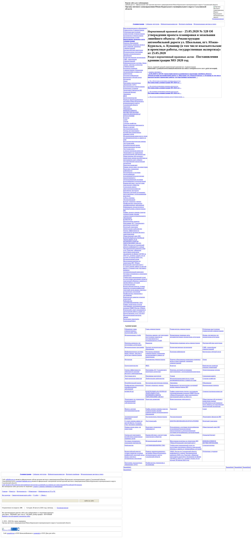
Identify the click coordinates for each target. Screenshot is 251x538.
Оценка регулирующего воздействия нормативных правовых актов (132, 132)
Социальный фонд (129, 321)
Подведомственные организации (134, 57)
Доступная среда (128, 149)
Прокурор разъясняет (130, 165)
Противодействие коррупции (133, 50)
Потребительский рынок (131, 145)
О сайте (35, 495)
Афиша (125, 317)
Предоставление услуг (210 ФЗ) (134, 313)
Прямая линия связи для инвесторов (135, 167)
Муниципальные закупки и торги (205, 24)
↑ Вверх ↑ (43, 495)
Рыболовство (127, 301)
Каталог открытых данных (132, 201)
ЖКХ (125, 96)
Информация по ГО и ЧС (46, 491)
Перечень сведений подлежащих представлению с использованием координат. (134, 194)
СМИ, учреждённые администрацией (209, 348)
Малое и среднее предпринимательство (130, 128)
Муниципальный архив (131, 259)
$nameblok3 (238, 467)
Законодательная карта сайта (21, 495)
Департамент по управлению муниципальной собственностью (134, 153)
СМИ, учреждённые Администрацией (130, 60)
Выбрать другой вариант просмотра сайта (16, 516)
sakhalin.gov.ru (10, 479)
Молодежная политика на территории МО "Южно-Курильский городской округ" (133, 262)
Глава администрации (153, 329)
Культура (126, 118)
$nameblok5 (127, 470)
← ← (164, 81)
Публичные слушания (130, 88)
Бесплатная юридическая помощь (134, 141)
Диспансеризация (129, 200)
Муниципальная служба (131, 37)
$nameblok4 (247, 467)
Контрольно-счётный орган (132, 77)
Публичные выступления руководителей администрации (213, 330)
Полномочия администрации (155, 359)
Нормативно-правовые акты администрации (185, 343)
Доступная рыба (128, 143)
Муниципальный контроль (132, 315)
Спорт (125, 119)
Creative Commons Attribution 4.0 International (47, 486)
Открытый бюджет (129, 92)
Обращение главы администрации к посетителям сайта (131, 330)
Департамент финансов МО (132, 90)
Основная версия (218, 19)
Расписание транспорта (131, 319)
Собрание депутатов (152, 24)
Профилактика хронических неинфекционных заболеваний (133, 204)
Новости (12, 491)
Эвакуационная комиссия (131, 189)
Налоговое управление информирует (131, 169)
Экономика (127, 94)
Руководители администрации (180, 329)
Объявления (32, 491)
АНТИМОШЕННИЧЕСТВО (133, 302)
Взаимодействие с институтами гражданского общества (134, 184)
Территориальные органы (132, 147)
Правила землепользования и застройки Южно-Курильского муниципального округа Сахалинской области (133, 102)
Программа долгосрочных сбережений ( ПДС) (132, 84)
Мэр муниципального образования (135, 28)
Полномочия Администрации (133, 35)
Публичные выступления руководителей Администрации (134, 33)
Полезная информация (130, 75)
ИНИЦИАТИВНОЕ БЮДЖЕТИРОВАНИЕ (131, 111)
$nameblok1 (127, 467)
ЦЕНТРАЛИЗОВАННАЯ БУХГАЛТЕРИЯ (131, 115)
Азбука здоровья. (129, 198)
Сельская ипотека (129, 284)
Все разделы (6, 495)
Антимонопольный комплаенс (133, 272)
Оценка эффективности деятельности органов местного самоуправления (134, 232)
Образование (127, 108)
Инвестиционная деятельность (133, 125)
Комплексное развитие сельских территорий (210, 366)
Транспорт (126, 107)
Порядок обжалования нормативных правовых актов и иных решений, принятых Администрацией (134, 45)
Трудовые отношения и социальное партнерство (133, 442)
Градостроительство (130, 98)
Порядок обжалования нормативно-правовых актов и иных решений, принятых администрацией (185, 361)
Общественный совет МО (132, 236)
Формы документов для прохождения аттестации (211, 336)
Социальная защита (129, 187)
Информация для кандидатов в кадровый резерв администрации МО (134, 208)
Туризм (125, 121)
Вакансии (149, 343)
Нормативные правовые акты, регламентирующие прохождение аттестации (185, 336)
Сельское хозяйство (129, 123)
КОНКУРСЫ (127, 219)
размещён (37, 533)
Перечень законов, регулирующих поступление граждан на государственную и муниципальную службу (157, 337)
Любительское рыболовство (132, 229)
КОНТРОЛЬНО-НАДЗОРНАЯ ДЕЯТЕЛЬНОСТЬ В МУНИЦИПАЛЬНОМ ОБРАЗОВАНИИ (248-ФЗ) (133, 240)
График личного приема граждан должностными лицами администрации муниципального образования (134, 215)
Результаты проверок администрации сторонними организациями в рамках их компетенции (155, 354)
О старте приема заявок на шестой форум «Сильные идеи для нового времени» (134, 268)
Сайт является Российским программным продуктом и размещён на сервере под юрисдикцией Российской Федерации (42, 485)
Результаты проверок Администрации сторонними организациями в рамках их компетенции (133, 71)
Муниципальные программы (133, 52)
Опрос (125, 81)
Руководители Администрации (133, 30)
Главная (4, 491)
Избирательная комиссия (169, 24)
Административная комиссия (133, 151)
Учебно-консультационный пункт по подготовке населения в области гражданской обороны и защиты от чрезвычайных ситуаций (135, 280)
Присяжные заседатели (131, 190)
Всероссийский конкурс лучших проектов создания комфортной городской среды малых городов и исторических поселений (134, 289)
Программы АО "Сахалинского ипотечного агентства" (133, 224)
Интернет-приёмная (185, 24)
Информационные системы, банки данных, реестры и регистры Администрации (134, 64)
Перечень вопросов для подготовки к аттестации (133, 344)
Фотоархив (127, 79)
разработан (10, 533)
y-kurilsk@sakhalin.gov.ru (23, 481)
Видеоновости (22, 491)
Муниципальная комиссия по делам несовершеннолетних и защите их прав (135, 137)
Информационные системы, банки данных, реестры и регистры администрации (134, 353)
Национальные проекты (131, 221)
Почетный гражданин (130, 227)
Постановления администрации (134, 86)
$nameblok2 (230, 467)
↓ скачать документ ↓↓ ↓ (184, 74)
